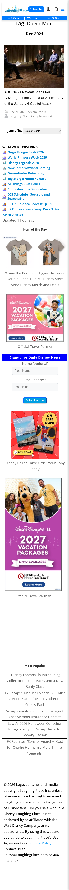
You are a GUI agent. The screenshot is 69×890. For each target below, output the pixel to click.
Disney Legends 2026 (23, 163)
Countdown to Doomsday (27, 189)
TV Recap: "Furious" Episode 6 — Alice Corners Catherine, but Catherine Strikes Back (35, 699)
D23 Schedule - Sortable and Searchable (28, 196)
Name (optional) (35, 363)
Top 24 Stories (54, 18)
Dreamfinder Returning (26, 173)
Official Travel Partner (35, 346)
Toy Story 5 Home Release (27, 179)
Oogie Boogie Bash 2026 (26, 152)
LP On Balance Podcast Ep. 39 (30, 204)
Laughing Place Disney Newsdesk (31, 116)
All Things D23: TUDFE (24, 184)
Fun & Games (14, 18)
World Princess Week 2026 (27, 157)
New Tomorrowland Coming (29, 168)
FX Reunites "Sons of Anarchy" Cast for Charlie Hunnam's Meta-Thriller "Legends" (35, 747)
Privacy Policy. (40, 843)
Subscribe (36, 9)
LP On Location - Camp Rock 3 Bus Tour (37, 209)
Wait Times (33, 18)
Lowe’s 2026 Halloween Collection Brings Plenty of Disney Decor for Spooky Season (35, 729)
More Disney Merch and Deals (35, 284)
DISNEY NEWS (12, 215)
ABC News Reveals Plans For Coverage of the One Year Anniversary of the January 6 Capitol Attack (33, 98)
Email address (35, 379)
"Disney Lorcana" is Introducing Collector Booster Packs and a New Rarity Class (35, 680)
